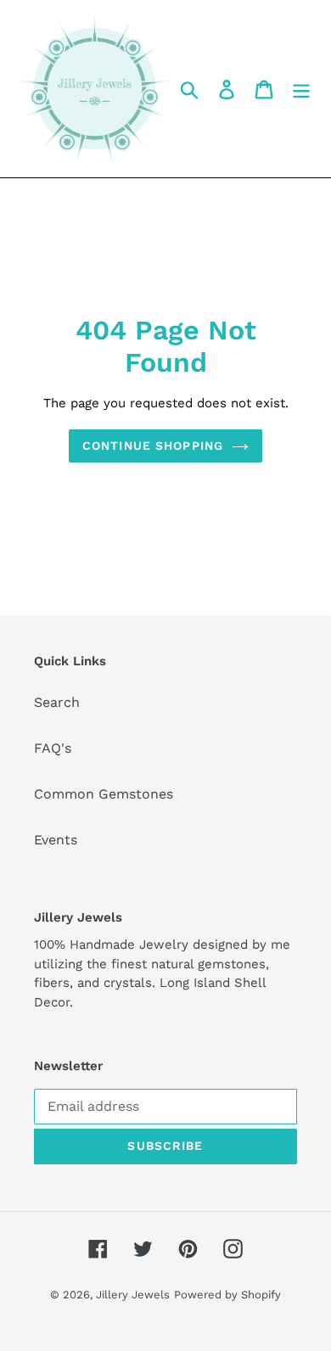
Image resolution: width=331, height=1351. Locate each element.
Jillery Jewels (133, 1294)
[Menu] (301, 89)
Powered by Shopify (227, 1294)
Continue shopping (152, 445)
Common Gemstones (103, 794)
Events (55, 840)
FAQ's (52, 748)
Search (57, 702)
